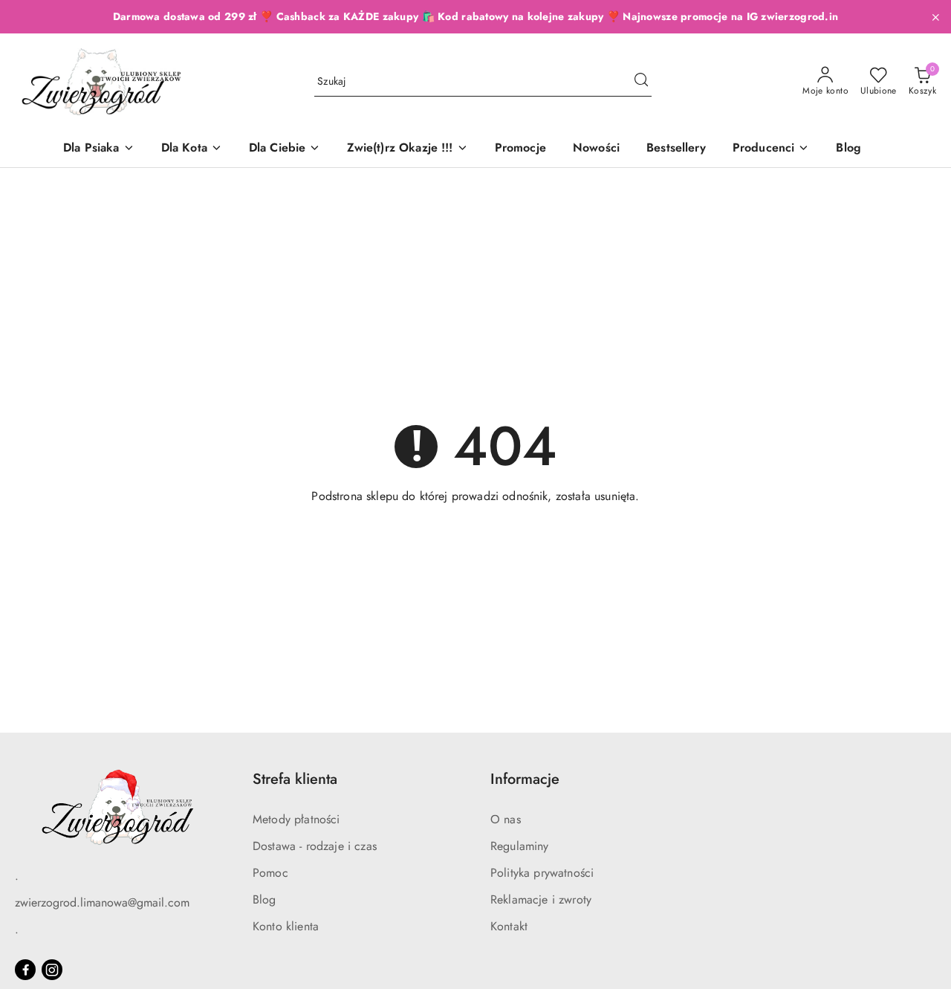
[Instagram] (52, 969)
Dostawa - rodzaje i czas (315, 846)
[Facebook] (25, 969)
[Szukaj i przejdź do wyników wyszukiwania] (641, 82)
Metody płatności (296, 819)
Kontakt (509, 926)
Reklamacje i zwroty (540, 899)
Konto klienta (286, 926)
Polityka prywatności (542, 872)
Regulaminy (519, 846)
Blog (264, 899)
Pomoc (270, 872)
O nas (505, 819)
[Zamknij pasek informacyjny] (935, 17)
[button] (771, 149)
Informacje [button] (524, 779)
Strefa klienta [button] (295, 779)
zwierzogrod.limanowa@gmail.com (102, 902)
